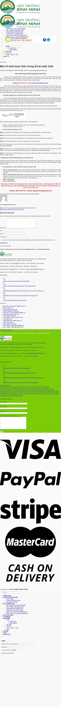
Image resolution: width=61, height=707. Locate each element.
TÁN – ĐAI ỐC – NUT (12, 54)
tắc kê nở (20, 393)
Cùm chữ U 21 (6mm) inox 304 (34, 387)
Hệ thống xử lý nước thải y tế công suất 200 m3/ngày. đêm (20, 295)
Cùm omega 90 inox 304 (47, 389)
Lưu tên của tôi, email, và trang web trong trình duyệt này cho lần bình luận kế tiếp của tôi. (28, 240)
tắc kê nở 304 (27, 393)
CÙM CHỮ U (13, 48)
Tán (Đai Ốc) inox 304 (53, 391)
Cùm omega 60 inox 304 (34, 389)
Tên (1, 230)
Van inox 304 (45, 393)
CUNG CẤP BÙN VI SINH (13, 23)
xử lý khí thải (3, 395)
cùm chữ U (14, 387)
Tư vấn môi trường (4, 393)
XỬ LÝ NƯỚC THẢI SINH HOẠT (15, 30)
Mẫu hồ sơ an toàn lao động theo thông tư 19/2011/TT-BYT (18, 208)
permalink (36, 194)
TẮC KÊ (8, 53)
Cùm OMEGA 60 (24, 389)
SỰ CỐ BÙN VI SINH (11, 24)
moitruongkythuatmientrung (38, 70)
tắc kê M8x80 (14, 393)
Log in (14, 650)
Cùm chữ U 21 (22, 387)
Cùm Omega (16, 389)
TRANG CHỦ (7, 16)
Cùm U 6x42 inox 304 (5, 391)
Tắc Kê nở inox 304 (36, 393)
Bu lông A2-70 (3, 387)
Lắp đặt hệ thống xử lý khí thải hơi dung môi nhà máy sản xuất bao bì (23, 291)
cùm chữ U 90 (45, 387)
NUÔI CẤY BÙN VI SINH (10, 19)
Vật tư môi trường (54, 393)
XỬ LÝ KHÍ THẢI (8, 39)
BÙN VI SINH (10, 21)
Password (4, 647)
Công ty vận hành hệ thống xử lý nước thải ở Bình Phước (19, 286)
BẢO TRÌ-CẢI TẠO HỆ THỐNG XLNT (16, 35)
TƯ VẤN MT (6, 42)
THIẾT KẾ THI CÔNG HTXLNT (14, 34)
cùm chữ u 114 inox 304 (6, 389)
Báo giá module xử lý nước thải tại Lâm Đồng (16, 281)
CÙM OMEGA (13, 50)
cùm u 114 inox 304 (28, 391)
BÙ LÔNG (9, 51)
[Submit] (3, 594)
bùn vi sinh (18, 98)
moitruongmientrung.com (41, 391)
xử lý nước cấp (11, 395)
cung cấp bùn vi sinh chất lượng (40, 150)
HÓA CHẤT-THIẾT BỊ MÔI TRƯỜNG (13, 312)
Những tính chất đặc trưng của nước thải (12, 209)
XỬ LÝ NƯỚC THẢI (8, 26)
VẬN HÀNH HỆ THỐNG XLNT (14, 32)
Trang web (3, 237)
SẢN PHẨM (6, 44)
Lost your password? (7, 653)
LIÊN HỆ (5, 58)
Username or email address (9, 644)
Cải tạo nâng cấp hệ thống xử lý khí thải (14, 300)
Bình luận (3, 228)
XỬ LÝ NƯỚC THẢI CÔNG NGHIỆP (15, 29)
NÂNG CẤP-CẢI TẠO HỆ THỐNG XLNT (17, 37)
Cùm (10, 387)
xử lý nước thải (19, 395)
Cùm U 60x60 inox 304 (17, 391)
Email (2, 233)
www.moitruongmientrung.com (35, 269)
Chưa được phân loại (9, 309)
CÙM (7, 46)
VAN (7, 56)
